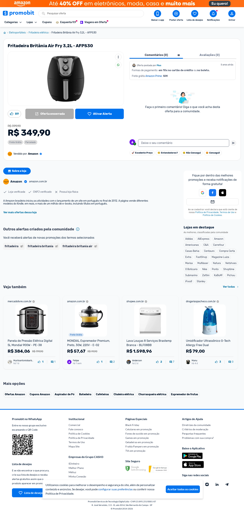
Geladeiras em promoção (139, 442)
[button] (200, 192)
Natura (217, 263)
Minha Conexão (77, 476)
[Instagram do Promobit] (207, 484)
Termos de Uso (227, 212)
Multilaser (202, 263)
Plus (159, 65)
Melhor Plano (76, 467)
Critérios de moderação (195, 429)
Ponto (215, 269)
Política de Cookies (212, 215)
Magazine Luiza (220, 257)
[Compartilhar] (118, 65)
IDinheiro (74, 463)
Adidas (189, 238)
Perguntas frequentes (194, 433)
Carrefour (218, 244)
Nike (204, 269)
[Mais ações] (118, 57)
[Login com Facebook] (212, 192)
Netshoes (230, 263)
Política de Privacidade (207, 212)
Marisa (189, 263)
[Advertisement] (71, 265)
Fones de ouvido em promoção (142, 433)
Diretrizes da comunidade (196, 424)
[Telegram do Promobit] (227, 484)
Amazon (218, 238)
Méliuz (72, 472)
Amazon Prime (153, 76)
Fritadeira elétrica (39, 32)
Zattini (205, 275)
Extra (188, 257)
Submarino (191, 275)
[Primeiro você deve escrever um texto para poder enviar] (233, 143)
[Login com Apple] (222, 192)
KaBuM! (218, 275)
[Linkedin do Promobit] (217, 484)
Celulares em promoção (138, 429)
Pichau (231, 275)
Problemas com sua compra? (198, 437)
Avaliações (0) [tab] (210, 55)
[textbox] (183, 143)
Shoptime (228, 269)
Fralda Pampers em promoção (142, 446)
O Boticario (191, 269)
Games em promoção (137, 437)
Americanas (192, 244)
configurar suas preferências (115, 489)
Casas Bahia (192, 251)
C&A (205, 244)
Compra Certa (227, 251)
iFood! (188, 281)
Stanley (201, 281)
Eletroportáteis (17, 32)
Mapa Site (74, 446)
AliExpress (203, 238)
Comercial (74, 424)
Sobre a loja (19, 170)
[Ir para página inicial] (6, 32)
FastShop (201, 257)
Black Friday (132, 424)
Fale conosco (76, 429)
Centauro (209, 251)
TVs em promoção (135, 450)
